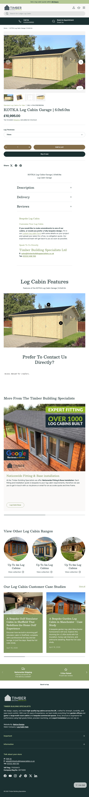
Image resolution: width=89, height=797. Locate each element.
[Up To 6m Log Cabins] (73, 549)
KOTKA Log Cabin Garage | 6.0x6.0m (21, 28)
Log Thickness (9, 130)
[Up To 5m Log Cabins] (44, 549)
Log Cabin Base (15, 505)
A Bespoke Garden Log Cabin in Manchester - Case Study (65, 622)
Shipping (16, 120)
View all (82, 586)
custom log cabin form (31, 233)
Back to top (44, 684)
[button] (78, 7)
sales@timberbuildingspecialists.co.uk (20, 761)
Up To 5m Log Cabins (44, 566)
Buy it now (44, 154)
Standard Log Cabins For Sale (14, 105)
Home (5, 28)
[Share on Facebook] (16, 165)
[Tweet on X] (11, 165)
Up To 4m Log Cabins (16, 566)
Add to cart (59, 147)
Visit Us (8, 759)
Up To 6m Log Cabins (73, 566)
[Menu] (83, 7)
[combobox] (44, 13)
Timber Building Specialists (17, 791)
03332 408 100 (13, 763)
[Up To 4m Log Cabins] (16, 549)
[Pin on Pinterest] (20, 165)
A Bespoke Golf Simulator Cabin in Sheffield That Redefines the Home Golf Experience (22, 623)
